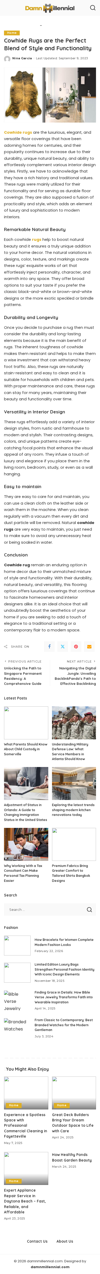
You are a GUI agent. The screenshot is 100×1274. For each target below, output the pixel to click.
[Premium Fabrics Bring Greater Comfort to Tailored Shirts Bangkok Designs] (74, 844)
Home (12, 33)
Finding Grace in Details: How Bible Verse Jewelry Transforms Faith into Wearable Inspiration (64, 997)
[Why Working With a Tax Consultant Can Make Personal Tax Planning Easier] (26, 844)
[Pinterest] (76, 646)
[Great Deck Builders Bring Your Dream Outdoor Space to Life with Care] (74, 1092)
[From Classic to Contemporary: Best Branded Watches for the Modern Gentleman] (17, 1028)
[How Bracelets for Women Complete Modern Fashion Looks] (17, 946)
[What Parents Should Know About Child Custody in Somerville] (26, 722)
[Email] (89, 646)
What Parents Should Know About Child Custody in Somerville (25, 749)
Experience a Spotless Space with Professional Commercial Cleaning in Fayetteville (25, 1125)
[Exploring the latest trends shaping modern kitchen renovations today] (74, 783)
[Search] (93, 8)
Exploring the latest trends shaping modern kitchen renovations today (73, 810)
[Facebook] (49, 646)
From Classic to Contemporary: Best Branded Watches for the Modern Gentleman (64, 1025)
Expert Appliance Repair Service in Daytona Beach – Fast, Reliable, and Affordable (25, 1201)
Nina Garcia (22, 58)
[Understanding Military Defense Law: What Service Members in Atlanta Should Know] (74, 722)
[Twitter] (62, 646)
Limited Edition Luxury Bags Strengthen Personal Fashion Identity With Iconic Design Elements (64, 969)
